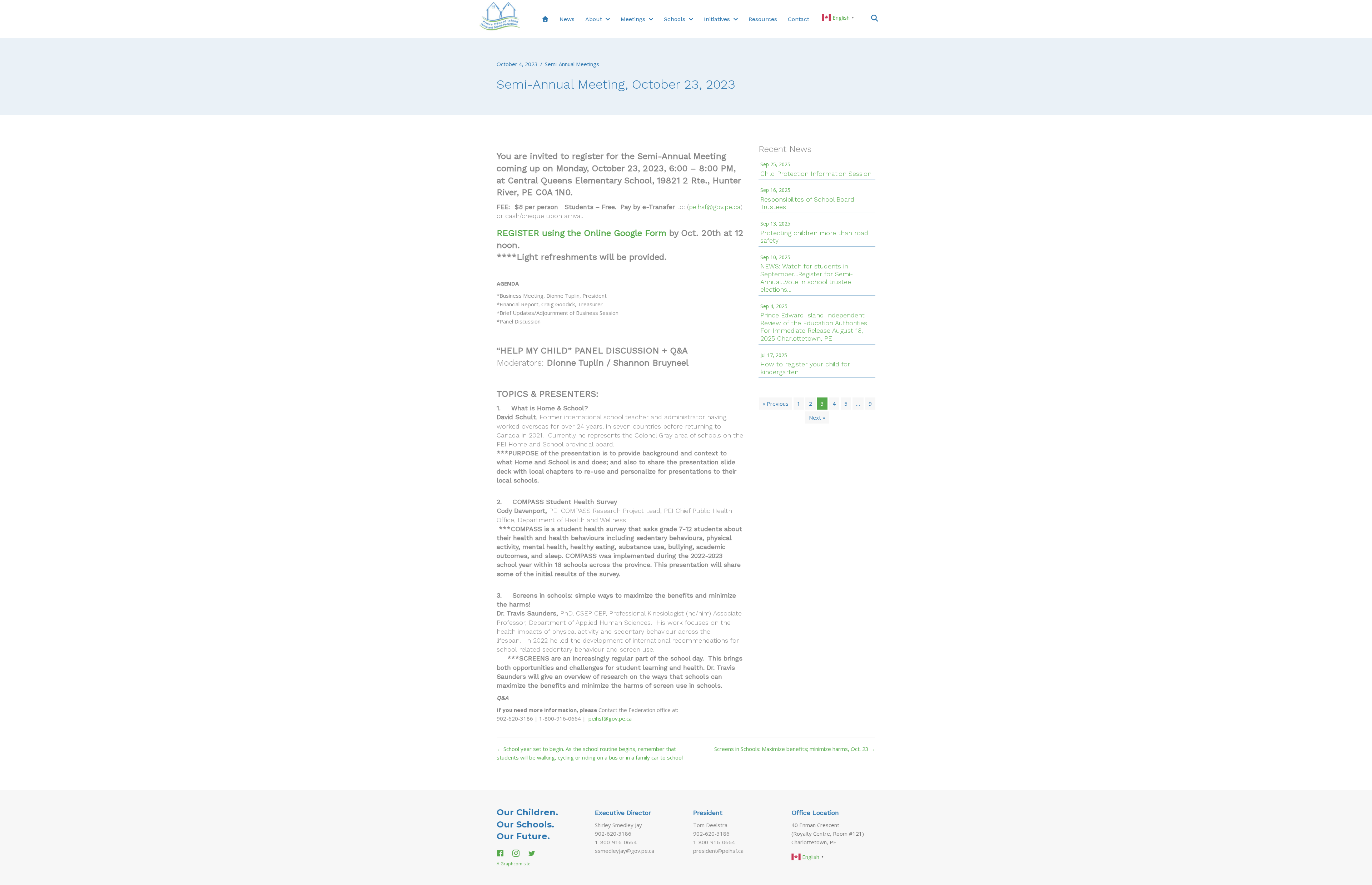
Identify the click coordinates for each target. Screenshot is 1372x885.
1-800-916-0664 (616, 842)
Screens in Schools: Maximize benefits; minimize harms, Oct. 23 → (794, 748)
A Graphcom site (514, 864)
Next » (817, 417)
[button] (875, 18)
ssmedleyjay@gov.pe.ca (624, 850)
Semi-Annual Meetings (572, 64)
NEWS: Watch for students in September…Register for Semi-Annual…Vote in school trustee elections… (806, 277)
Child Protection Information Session (815, 173)
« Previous (775, 403)
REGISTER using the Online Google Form (581, 233)
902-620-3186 (613, 833)
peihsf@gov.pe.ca (715, 207)
